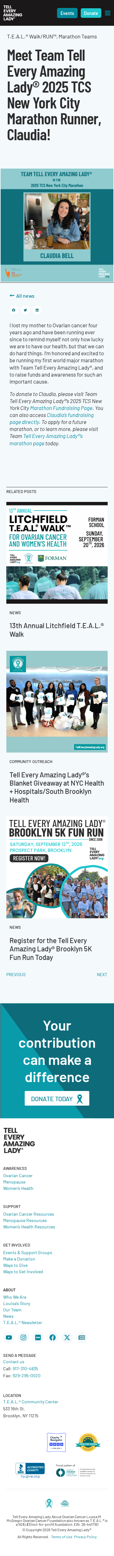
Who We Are (14, 1297)
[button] (67, 13)
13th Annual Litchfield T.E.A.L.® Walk (57, 629)
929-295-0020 (27, 1375)
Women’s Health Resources (29, 1226)
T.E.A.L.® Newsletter (22, 1322)
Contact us (13, 1361)
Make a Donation (19, 1258)
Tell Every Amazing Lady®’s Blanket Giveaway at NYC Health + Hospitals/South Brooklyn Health (57, 787)
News (8, 1316)
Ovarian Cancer (18, 1175)
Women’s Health (18, 1188)
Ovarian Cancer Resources (28, 1214)
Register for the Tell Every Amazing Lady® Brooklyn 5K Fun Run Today (51, 948)
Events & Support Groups (27, 1252)
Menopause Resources (25, 1220)
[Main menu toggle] (107, 13)
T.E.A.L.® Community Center (30, 1401)
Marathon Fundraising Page (60, 407)
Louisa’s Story (16, 1303)
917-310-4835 (25, 1368)
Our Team (12, 1309)
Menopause (14, 1181)
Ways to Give (15, 1265)
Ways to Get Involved (23, 1271)
